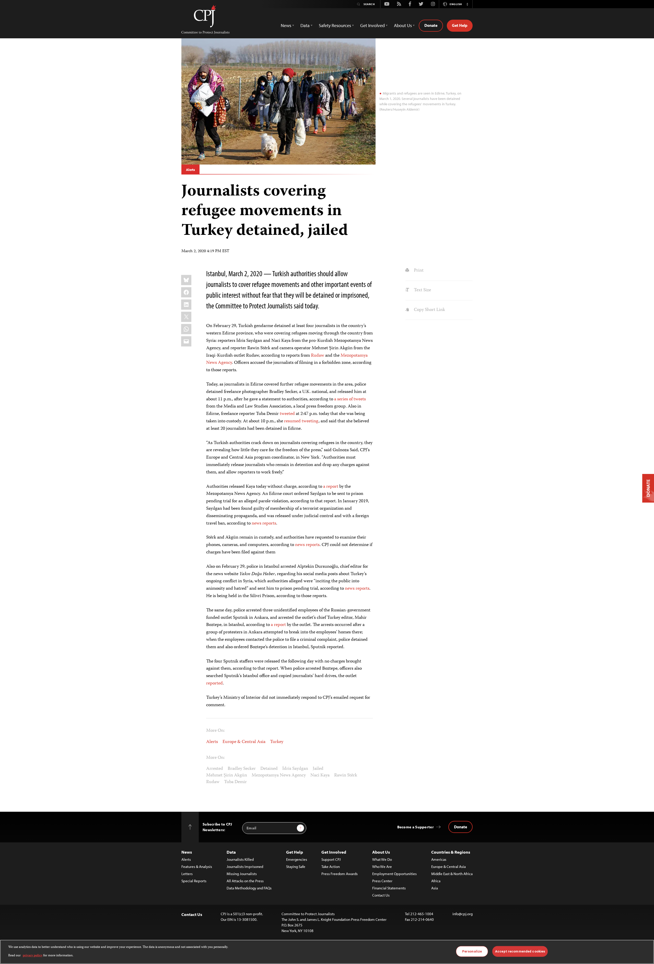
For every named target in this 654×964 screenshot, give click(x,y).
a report (330, 487)
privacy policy (32, 955)
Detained (269, 769)
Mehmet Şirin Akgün (226, 775)
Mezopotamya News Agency (279, 775)
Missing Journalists (242, 873)
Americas (438, 859)
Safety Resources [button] (335, 25)
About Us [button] (403, 25)
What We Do (382, 859)
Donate (430, 25)
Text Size (422, 290)
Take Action (330, 866)
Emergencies (296, 859)
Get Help (460, 25)
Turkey (276, 742)
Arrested (214, 769)
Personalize (472, 951)
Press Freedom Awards (339, 873)
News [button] (286, 25)
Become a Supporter (415, 826)
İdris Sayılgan (295, 769)
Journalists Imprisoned (245, 866)
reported (214, 683)
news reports (264, 523)
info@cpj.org (462, 913)
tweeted (287, 414)
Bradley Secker (242, 769)
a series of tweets (350, 399)
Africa (435, 880)
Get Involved (333, 852)
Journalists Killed (240, 859)
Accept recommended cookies (520, 951)
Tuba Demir (235, 782)
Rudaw (317, 355)
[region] (327, 952)
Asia (434, 888)
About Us (381, 852)
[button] (467, 4)
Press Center (382, 880)
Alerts (190, 169)
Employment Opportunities (394, 873)
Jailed (318, 769)
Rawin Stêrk (345, 775)
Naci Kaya (320, 775)
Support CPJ (331, 859)
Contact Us (381, 895)
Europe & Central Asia (244, 742)
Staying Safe (295, 866)
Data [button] (305, 25)
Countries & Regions (450, 852)
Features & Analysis (196, 866)
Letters (187, 873)
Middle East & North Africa (452, 873)
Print (418, 270)
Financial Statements (389, 888)
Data (231, 852)
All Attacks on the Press (245, 880)
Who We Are (382, 866)
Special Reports (193, 880)
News (186, 852)
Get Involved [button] (372, 25)
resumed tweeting (301, 421)
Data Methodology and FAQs (249, 888)
